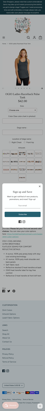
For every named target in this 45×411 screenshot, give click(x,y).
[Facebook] (20, 221)
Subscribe (23, 214)
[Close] (39, 186)
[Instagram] (23, 221)
